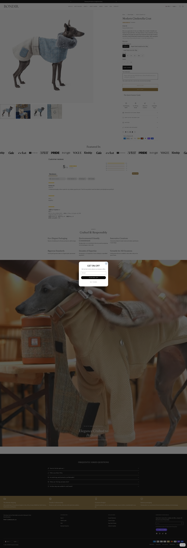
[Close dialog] (106, 263)
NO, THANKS (93, 282)
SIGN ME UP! (93, 277)
